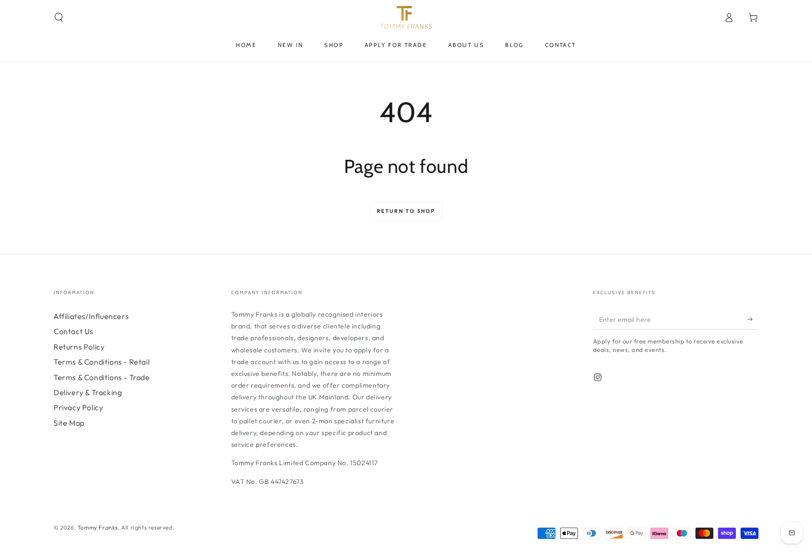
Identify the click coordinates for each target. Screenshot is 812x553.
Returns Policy (79, 346)
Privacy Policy (78, 407)
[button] (59, 17)
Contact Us (74, 331)
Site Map (69, 423)
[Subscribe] (753, 319)
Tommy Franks (98, 527)
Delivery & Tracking (88, 392)
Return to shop (406, 211)
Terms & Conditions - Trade (102, 377)
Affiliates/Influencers (91, 316)
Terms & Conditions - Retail (101, 361)
